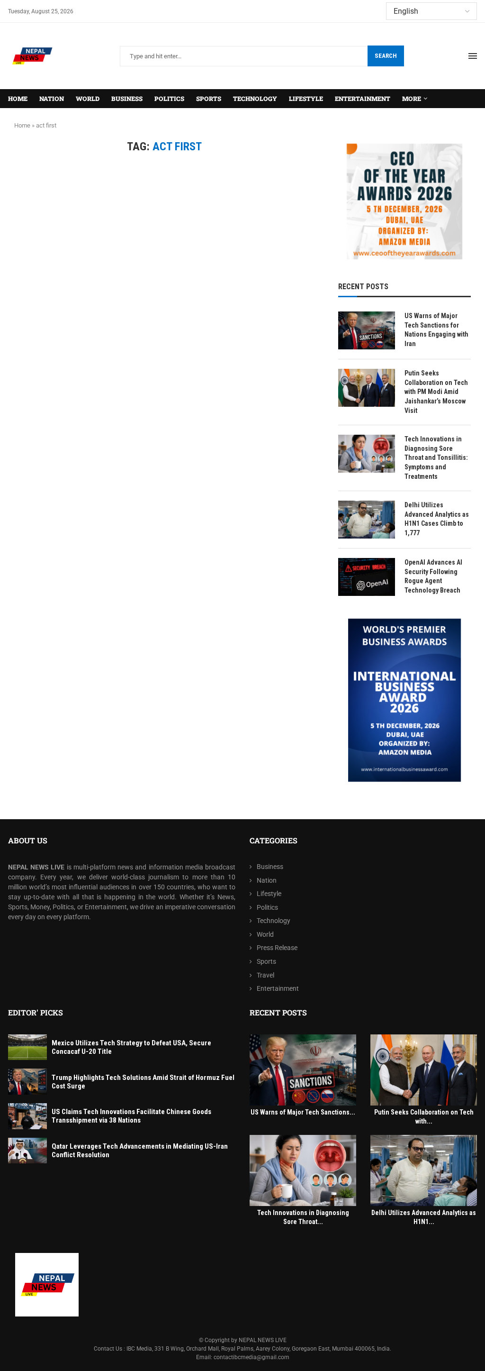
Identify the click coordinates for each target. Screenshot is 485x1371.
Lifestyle (306, 98)
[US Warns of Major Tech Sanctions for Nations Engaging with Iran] (366, 330)
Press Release (277, 947)
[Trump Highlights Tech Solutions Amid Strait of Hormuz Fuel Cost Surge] (27, 1082)
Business (127, 98)
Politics (169, 98)
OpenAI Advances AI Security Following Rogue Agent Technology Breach (433, 576)
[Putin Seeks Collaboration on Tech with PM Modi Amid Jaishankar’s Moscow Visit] (366, 388)
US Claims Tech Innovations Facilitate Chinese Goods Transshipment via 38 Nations (131, 1115)
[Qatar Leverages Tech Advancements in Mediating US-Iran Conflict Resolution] (27, 1151)
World (87, 98)
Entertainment (362, 98)
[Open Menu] (472, 56)
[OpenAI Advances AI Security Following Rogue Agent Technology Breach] (366, 577)
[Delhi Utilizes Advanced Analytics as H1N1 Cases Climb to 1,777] (366, 520)
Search (386, 55)
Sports (208, 98)
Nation (51, 98)
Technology (255, 98)
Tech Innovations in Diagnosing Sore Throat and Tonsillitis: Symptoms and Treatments (436, 457)
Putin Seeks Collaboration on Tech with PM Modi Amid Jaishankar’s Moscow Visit (436, 391)
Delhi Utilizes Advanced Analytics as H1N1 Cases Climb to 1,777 (436, 519)
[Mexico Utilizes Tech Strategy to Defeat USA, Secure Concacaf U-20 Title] (27, 1047)
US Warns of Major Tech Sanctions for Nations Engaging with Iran (436, 329)
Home (17, 98)
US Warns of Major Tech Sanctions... (303, 1112)
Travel (265, 975)
